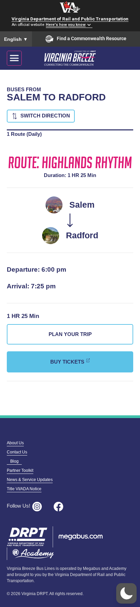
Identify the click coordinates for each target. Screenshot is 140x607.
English (16, 39)
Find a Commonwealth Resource (91, 38)
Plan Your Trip (70, 334)
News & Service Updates (30, 479)
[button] (126, 593)
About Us (15, 443)
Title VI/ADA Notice (24, 488)
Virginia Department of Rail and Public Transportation (70, 18)
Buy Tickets (67, 362)
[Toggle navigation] (14, 58)
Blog (14, 461)
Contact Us (17, 452)
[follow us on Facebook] (60, 506)
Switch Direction (45, 115)
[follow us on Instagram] (39, 506)
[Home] (77, 58)
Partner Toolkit (20, 470)
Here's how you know (66, 24)
